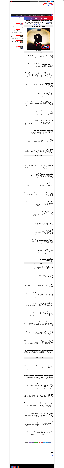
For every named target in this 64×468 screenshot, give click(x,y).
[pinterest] (48, 1)
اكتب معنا (41, 1)
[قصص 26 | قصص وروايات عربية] (48, 4)
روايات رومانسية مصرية (39, 20)
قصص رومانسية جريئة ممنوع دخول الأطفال (15, 25)
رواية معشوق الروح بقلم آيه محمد (35, 435)
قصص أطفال (29, 15)
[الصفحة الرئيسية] (52, 15)
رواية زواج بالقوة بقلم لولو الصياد (37, 24)
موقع (49, 22)
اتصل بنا (38, 1)
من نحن (31, 1)
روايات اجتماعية (34, 15)
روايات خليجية (25, 15)
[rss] (18, 467)
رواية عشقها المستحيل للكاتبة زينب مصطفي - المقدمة (15, 36)
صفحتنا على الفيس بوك (42, 436)
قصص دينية (17, 15)
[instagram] (50, 1)
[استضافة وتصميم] (19, 467)
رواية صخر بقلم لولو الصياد (37, 439)
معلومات (21, 15)
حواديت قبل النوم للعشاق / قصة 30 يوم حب (15, 42)
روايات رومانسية (49, 15)
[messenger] (51, 1)
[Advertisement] (24, 8)
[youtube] (49, 1)
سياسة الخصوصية (34, 1)
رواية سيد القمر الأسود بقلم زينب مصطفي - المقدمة (15, 48)
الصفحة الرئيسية (43, 20)
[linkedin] (52, 1)
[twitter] (46, 1)
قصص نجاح (39, 15)
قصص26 (47, 22)
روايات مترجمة (43, 15)
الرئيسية (43, 1)
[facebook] (45, 1)
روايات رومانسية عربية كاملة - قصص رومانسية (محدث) (16, 30)
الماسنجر (38, 437)
